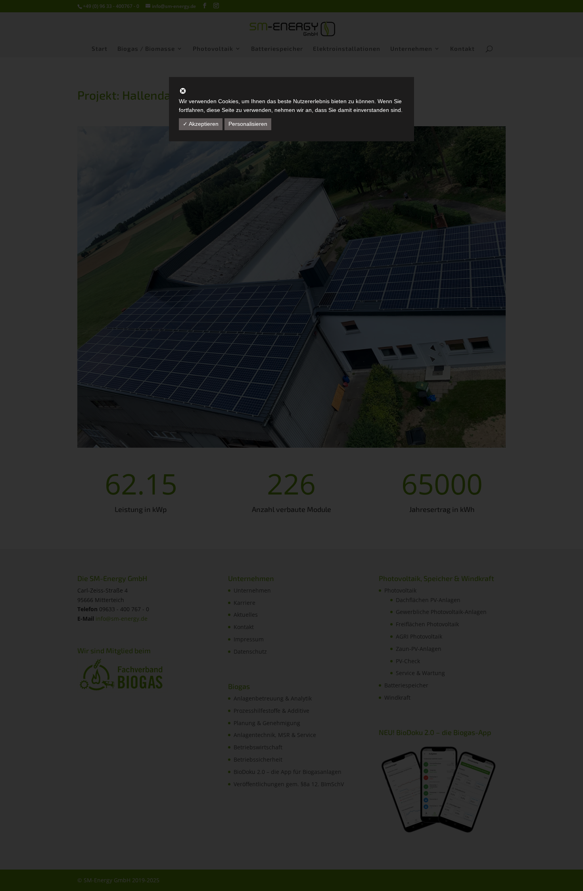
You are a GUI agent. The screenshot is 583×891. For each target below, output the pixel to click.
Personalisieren (247, 124)
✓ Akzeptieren (201, 124)
